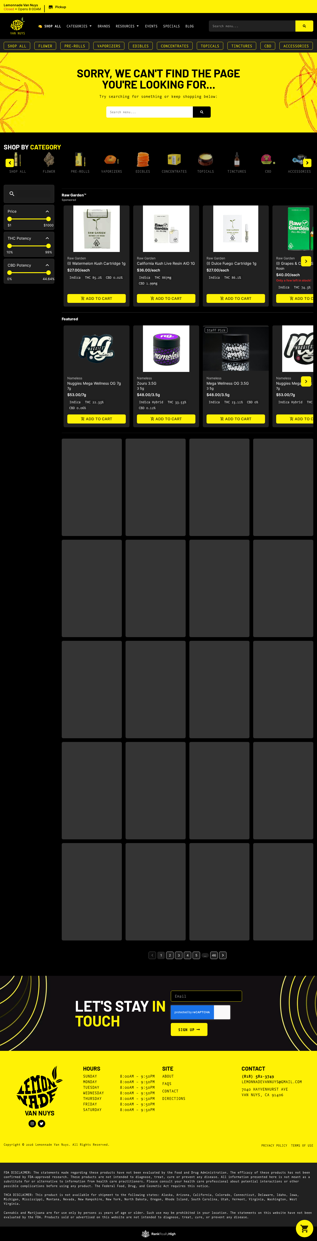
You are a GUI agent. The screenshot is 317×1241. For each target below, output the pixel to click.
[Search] (304, 26)
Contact (170, 1090)
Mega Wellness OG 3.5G (228, 383)
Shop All (17, 45)
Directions (173, 1098)
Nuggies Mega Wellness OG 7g (94, 383)
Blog (189, 25)
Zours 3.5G (146, 383)
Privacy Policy (274, 1145)
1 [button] (161, 955)
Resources (125, 25)
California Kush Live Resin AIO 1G (166, 263)
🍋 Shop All (49, 25)
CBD (267, 45)
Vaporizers (108, 45)
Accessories (296, 45)
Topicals (210, 45)
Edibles (141, 45)
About (168, 1076)
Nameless (74, 378)
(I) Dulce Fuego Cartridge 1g (231, 263)
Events (151, 25)
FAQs (166, 1083)
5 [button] (196, 955)
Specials (171, 25)
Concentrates (175, 45)
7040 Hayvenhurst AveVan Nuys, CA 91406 (265, 1091)
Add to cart (99, 298)
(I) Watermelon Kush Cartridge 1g (96, 263)
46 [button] (214, 955)
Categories (77, 25)
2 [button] (170, 955)
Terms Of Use (302, 1145)
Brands (104, 25)
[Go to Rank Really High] (159, 1233)
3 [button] (179, 955)
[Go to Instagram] (32, 1123)
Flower (45, 45)
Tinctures (241, 45)
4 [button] (188, 955)
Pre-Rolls (74, 45)
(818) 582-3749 (258, 1076)
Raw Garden (76, 258)
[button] (36, 7)
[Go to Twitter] (41, 1123)
